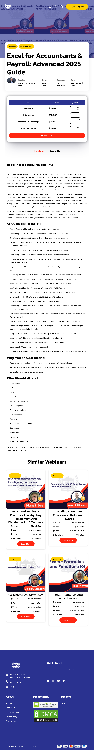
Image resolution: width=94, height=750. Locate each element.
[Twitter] (63, 681)
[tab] (39, 151)
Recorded (12, 47)
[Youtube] (58, 681)
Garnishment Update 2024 (25, 595)
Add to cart (48, 135)
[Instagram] (53, 681)
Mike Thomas (78, 602)
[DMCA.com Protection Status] (45, 716)
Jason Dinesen (78, 522)
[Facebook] (48, 681)
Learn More (25, 543)
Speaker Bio (55, 151)
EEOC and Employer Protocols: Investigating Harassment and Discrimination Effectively (25, 517)
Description (39, 151)
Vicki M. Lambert (34, 598)
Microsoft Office (26, 47)
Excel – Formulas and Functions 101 (68, 596)
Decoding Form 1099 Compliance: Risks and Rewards (68, 515)
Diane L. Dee (36, 526)
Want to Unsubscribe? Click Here (60, 674)
